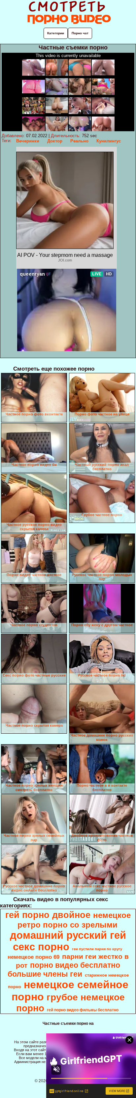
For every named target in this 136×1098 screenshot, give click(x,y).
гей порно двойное (47, 915)
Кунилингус (108, 140)
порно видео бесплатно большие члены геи (64, 969)
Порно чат (80, 33)
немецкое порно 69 (33, 957)
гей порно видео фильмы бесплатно (83, 1010)
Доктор (54, 140)
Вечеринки (27, 140)
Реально (79, 140)
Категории (55, 33)
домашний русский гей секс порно (68, 941)
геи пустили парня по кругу (97, 949)
